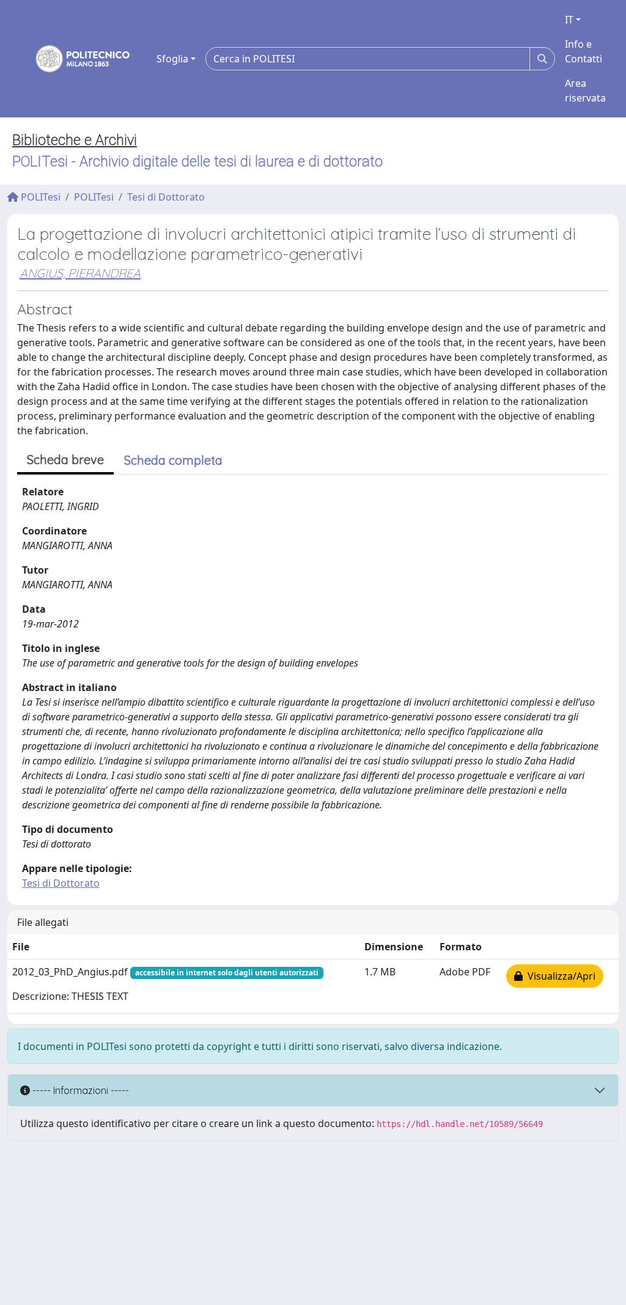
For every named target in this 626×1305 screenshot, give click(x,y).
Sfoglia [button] (172, 58)
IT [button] (569, 19)
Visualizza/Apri (559, 976)
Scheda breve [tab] (65, 459)
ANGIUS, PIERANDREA (80, 273)
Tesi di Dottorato (166, 197)
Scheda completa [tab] (173, 460)
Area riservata (585, 90)
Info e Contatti (583, 51)
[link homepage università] (74, 58)
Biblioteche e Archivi (74, 140)
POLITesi (39, 197)
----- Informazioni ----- (79, 1090)
